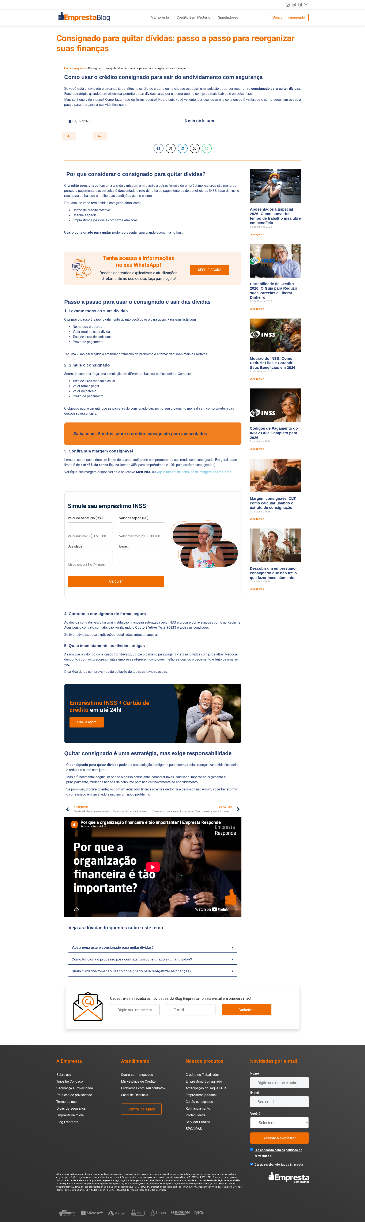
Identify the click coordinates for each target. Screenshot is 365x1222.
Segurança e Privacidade (74, 1088)
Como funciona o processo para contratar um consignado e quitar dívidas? (132, 959)
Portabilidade (196, 1115)
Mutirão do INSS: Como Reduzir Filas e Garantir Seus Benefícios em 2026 (272, 363)
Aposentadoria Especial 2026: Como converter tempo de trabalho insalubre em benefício (275, 216)
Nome (254, 1073)
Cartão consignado (199, 1102)
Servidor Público (198, 1122)
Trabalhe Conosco (69, 1081)
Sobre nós (64, 1075)
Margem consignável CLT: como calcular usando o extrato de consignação (273, 503)
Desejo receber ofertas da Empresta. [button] (279, 1164)
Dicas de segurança (71, 1108)
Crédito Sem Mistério (193, 17)
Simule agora (86, 722)
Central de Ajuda (141, 1109)
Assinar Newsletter (279, 1138)
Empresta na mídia (70, 1115)
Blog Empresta (67, 1122)
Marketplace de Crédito (138, 1081)
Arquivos (80, 68)
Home (68, 68)
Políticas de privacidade (74, 1095)
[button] (158, 148)
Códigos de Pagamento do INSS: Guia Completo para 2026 (274, 433)
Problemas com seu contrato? (143, 1088)
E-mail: (124, 546)
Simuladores (228, 17)
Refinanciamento (198, 1108)
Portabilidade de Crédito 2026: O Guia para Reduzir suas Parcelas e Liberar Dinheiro (273, 291)
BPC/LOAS (194, 1129)
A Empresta (160, 17)
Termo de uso (66, 1102)
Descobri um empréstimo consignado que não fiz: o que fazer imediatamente (273, 573)
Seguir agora (209, 270)
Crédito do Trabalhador (202, 1075)
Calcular (116, 581)
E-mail (255, 1092)
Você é (255, 1114)
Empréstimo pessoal (201, 1095)
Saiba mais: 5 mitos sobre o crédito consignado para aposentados (140, 433)
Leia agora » (257, 234)
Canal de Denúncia (134, 1095)
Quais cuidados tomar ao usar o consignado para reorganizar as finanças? (131, 971)
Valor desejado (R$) (133, 518)
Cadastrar (246, 1010)
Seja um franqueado (289, 17)
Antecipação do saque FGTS (206, 1088)
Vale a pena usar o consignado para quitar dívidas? (113, 947)
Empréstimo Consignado (204, 1081)
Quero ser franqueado (137, 1075)
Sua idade (75, 546)
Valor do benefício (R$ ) (85, 518)
